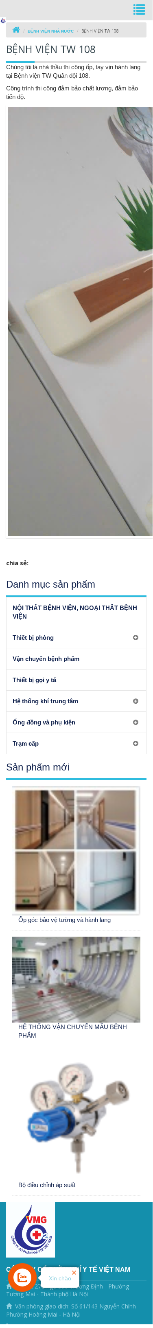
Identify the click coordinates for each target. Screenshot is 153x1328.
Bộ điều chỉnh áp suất (46, 1184)
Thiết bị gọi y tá (34, 679)
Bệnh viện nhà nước (51, 31)
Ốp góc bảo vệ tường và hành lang (64, 919)
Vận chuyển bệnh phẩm (46, 658)
